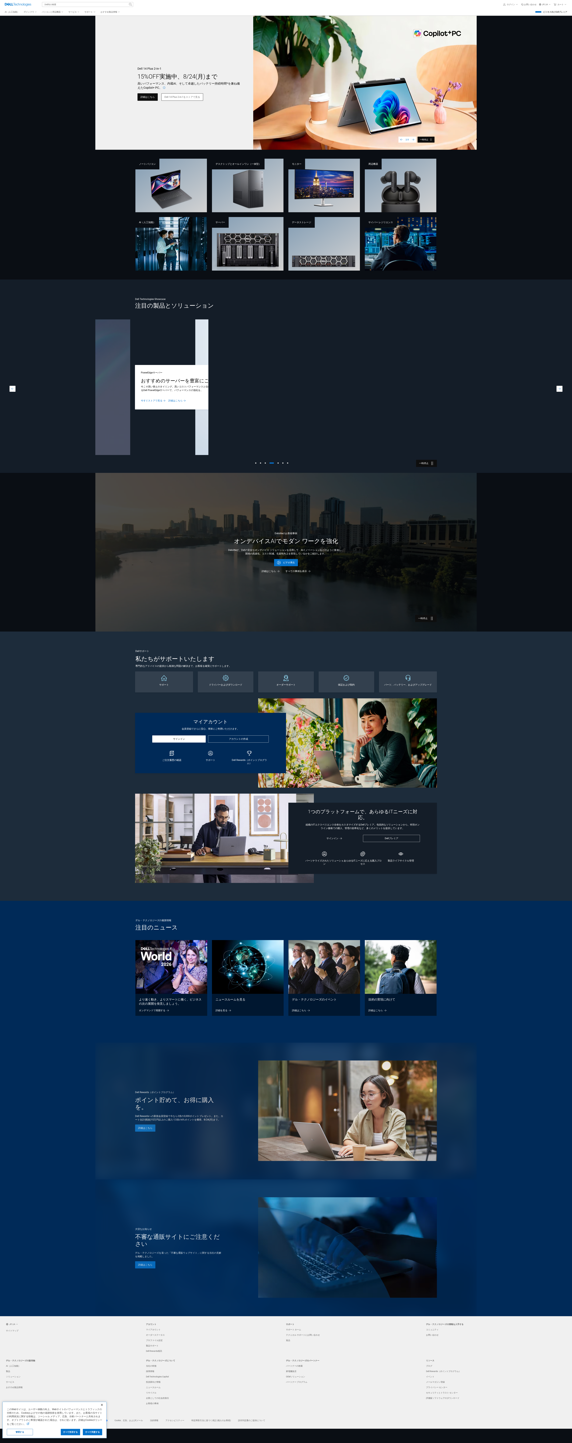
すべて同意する (92, 1432)
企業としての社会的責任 (157, 1398)
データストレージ (301, 222)
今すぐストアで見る (458, 401)
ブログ (429, 1366)
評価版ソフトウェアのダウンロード (442, 1398)
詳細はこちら (269, 571)
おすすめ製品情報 (14, 1387)
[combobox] (87, 4)
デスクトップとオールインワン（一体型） (238, 164)
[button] (511, 4)
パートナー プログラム (296, 1382)
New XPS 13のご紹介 (151, 94)
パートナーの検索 (294, 1366)
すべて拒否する (70, 1432)
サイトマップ (12, 1330)
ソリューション (13, 1376)
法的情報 (154, 1420)
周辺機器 (373, 164)
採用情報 (150, 1371)
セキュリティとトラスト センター (442, 1393)
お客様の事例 (152, 1403)
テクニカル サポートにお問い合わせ (303, 1335)
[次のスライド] (413, 140)
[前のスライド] (401, 140)
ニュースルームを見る (230, 999)
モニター (296, 164)
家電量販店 (291, 1371)
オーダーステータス (155, 1335)
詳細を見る (221, 1010)
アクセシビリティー (174, 1420)
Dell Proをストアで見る (153, 403)
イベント (430, 1376)
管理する (20, 1432)
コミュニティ (432, 1329)
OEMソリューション (295, 1376)
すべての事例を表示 (296, 571)
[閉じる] (102, 1405)
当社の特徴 (151, 1366)
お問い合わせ (432, 1335)
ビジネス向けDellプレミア (555, 12)
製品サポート (152, 1345)
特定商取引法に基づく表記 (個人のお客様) (211, 1420)
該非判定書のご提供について (251, 1420)
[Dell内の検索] (130, 4)
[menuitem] (30, 12)
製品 (8, 1371)
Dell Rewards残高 (154, 1351)
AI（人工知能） (147, 222)
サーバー (220, 222)
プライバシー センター (436, 1387)
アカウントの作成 (238, 739)
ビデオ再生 (289, 562)
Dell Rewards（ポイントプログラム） (443, 1371)
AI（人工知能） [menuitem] (12, 12)
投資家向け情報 (153, 1382)
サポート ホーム (293, 1329)
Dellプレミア (391, 838)
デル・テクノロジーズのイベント (314, 999)
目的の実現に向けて (381, 999)
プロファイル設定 (154, 1340)
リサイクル (151, 1393)
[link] (529, 4)
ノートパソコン (147, 164)
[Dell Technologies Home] (18, 4)
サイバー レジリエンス (380, 222)
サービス (10, 1382)
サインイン (179, 739)
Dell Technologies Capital (157, 1376)
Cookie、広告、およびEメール (129, 1420)
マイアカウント (153, 1329)
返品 (288, 1340)
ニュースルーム (153, 1387)
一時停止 (424, 139)
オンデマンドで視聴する (152, 1010)
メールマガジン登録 (435, 1382)
